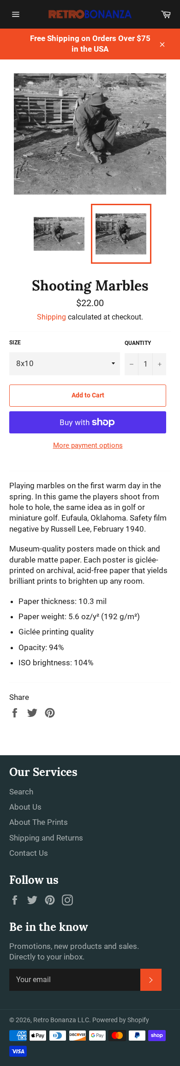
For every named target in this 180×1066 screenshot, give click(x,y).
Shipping (51, 317)
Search (21, 791)
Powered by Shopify (120, 1020)
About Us (25, 806)
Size (15, 342)
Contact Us (28, 853)
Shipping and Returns (46, 837)
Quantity (138, 343)
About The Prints (38, 822)
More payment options (88, 445)
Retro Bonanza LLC (61, 1020)
